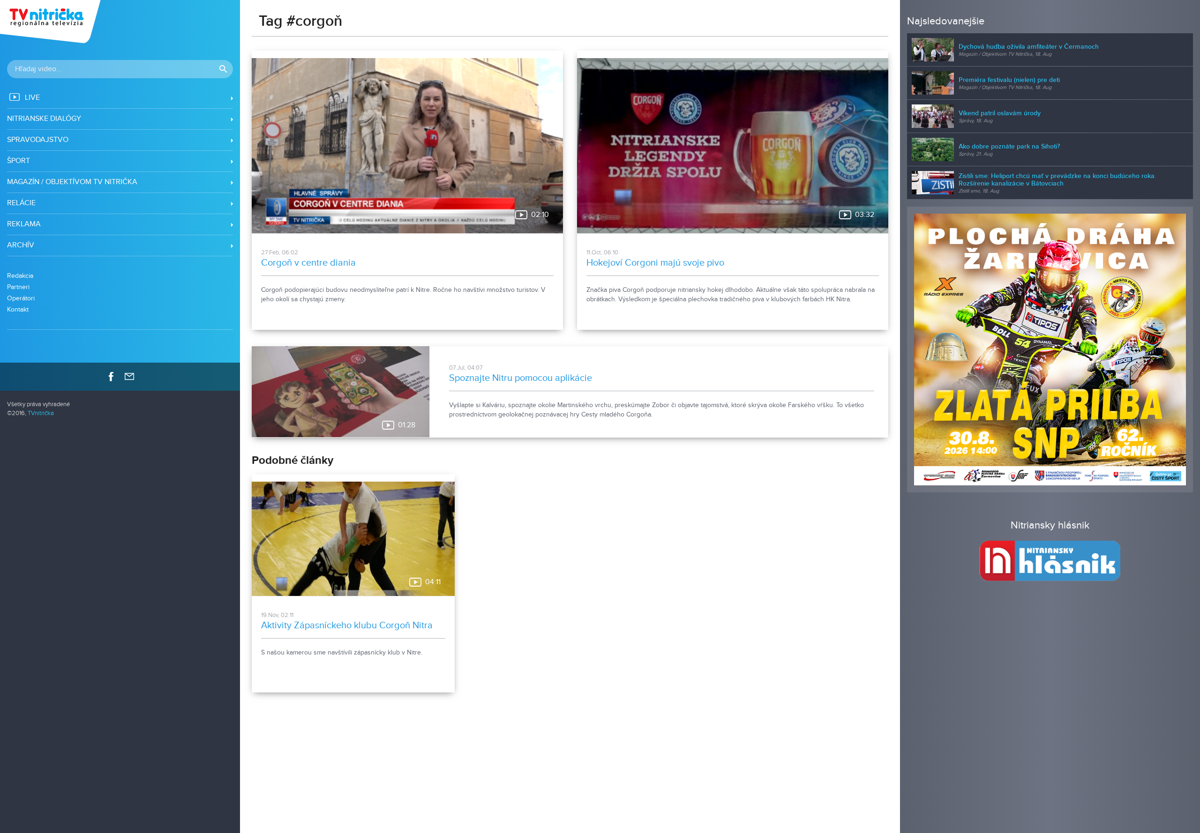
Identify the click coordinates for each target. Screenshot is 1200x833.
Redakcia (20, 276)
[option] (1050, 349)
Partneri (18, 287)
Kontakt (18, 309)
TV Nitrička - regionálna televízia (51, 21)
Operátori (21, 298)
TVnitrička (41, 413)
